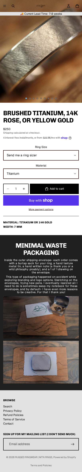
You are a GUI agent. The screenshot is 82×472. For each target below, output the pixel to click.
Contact (8, 423)
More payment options (41, 209)
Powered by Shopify (64, 457)
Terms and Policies (41, 465)
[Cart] (77, 6)
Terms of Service (14, 419)
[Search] (13, 6)
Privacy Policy (12, 411)
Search (7, 406)
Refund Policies (13, 415)
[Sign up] (72, 444)
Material (41, 165)
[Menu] (4, 6)
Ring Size (41, 147)
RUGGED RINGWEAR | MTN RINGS (33, 457)
